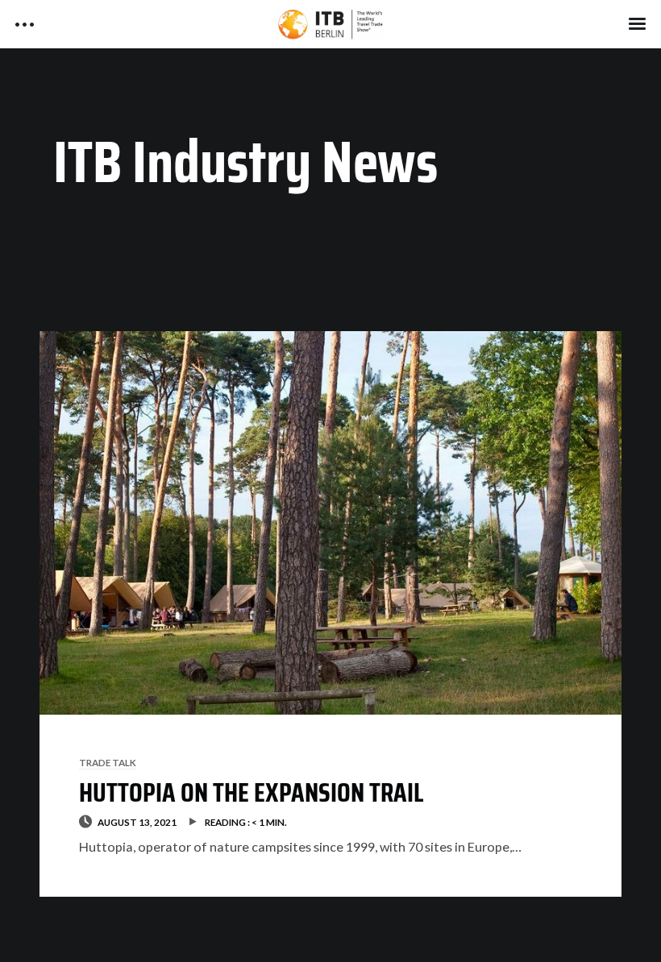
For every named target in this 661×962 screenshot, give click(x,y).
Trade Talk (107, 762)
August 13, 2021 (137, 821)
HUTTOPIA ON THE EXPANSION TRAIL (251, 792)
